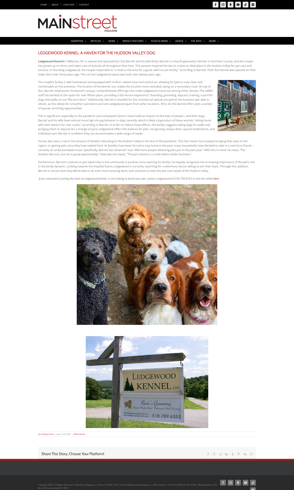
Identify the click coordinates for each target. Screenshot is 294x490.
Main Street (79, 434)
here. (216, 178)
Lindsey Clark (47, 434)
